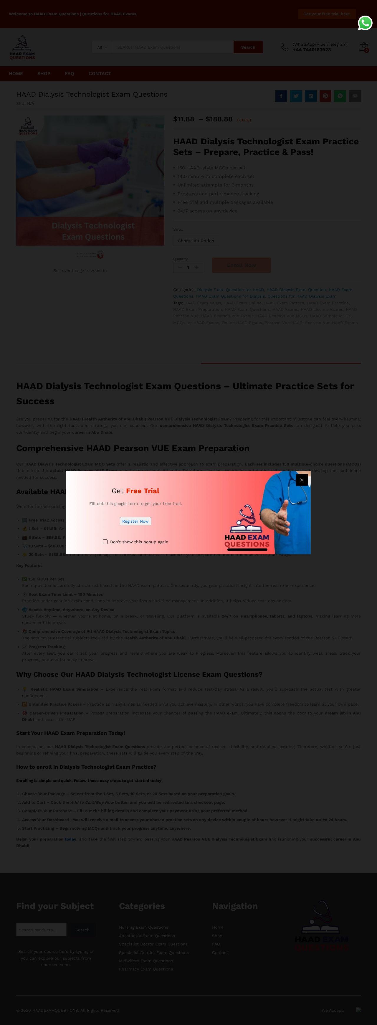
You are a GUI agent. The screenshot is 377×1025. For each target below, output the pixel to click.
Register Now (135, 521)
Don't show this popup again (139, 541)
